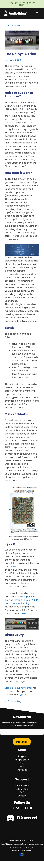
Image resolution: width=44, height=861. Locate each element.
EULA (18, 789)
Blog (22, 763)
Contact (22, 795)
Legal (25, 789)
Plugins (22, 756)
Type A (13, 566)
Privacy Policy (22, 785)
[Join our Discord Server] (22, 820)
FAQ (22, 792)
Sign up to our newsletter (18, 687)
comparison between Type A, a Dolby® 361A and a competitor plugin (21, 600)
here (23, 613)
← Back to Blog (13, 25)
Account (22, 769)
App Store (23, 759)
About (22, 766)
